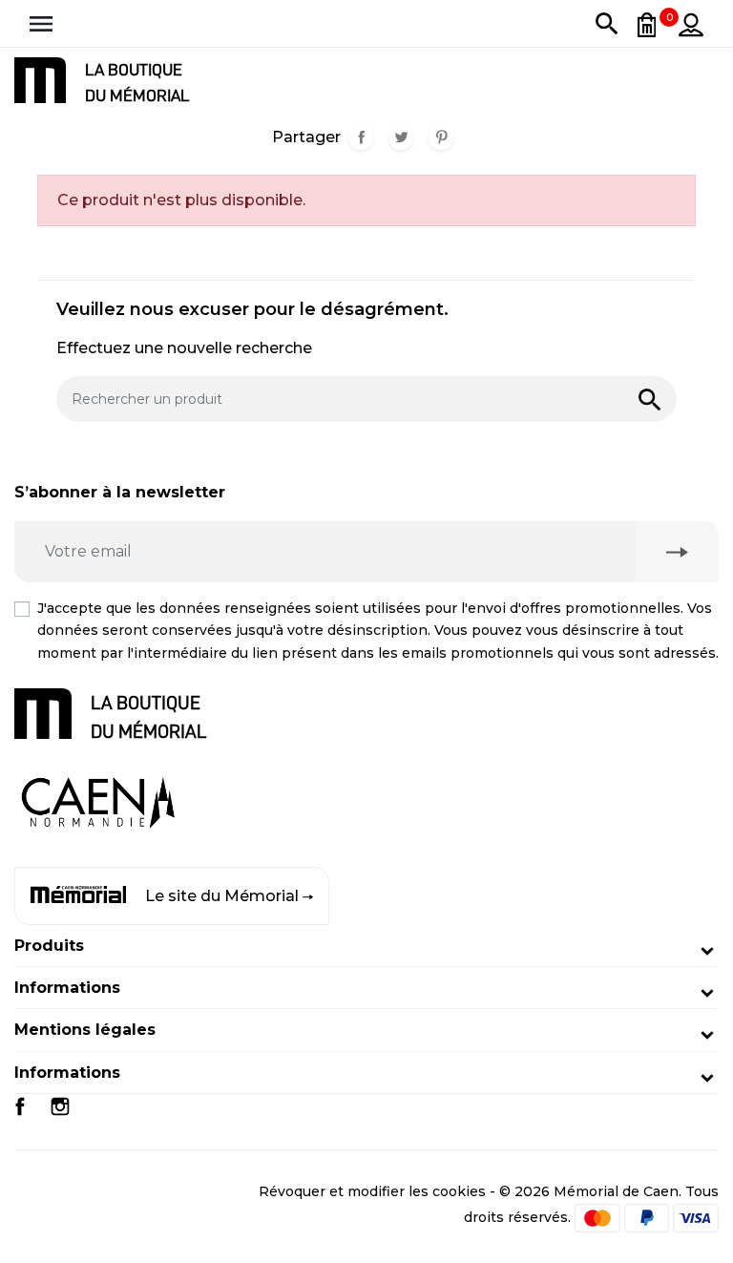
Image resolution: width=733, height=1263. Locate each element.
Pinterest (441, 137)
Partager (360, 137)
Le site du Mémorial (222, 896)
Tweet (400, 137)
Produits (49, 946)
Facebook (20, 1106)
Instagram (60, 1106)
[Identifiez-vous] (691, 23)
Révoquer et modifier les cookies (372, 1191)
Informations (67, 988)
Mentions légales (85, 1030)
